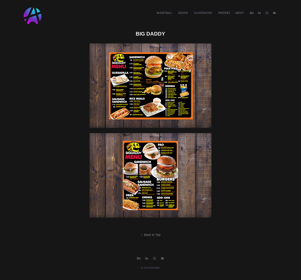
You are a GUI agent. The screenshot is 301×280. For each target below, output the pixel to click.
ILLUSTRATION (203, 13)
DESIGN (183, 13)
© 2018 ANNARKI (150, 268)
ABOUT (239, 13)
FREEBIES (224, 13)
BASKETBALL (164, 13)
